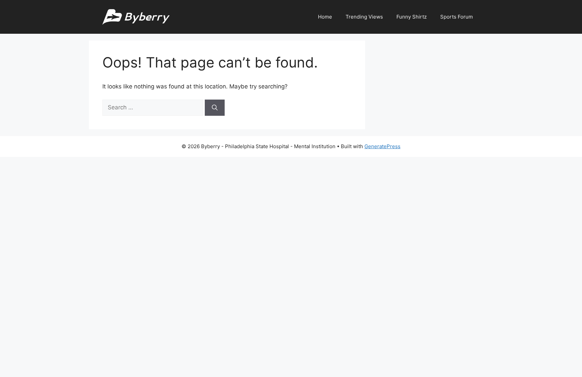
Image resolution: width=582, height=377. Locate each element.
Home (325, 17)
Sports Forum (456, 17)
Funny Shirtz (411, 17)
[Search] (215, 108)
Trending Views (364, 17)
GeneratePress (382, 146)
